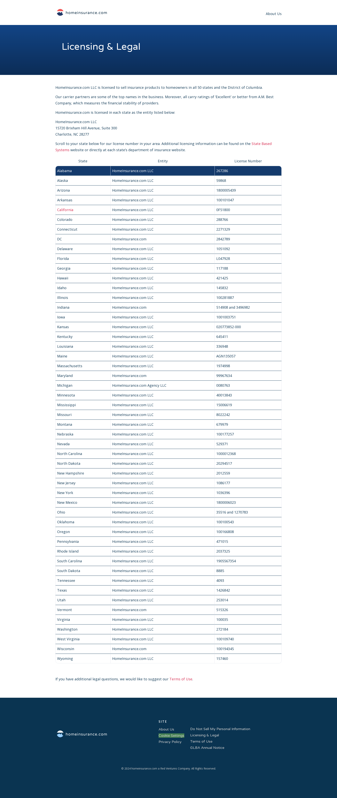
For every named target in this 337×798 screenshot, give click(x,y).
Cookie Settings (171, 735)
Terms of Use (180, 679)
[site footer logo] (80, 734)
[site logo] (81, 12)
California (65, 209)
